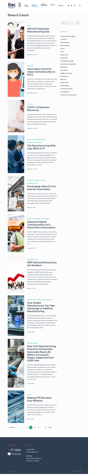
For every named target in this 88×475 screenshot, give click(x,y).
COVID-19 (30, 65)
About (53, 5)
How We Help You (19, 4)
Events (29, 25)
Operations (30, 180)
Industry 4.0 (30, 139)
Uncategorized (65, 91)
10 (34, 427)
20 (45, 427)
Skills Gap (63, 79)
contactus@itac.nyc (32, 452)
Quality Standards (40, 180)
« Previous (12, 427)
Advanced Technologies (34, 218)
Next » (50, 427)
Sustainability (64, 85)
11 (38, 427)
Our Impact (27, 5)
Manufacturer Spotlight (68, 64)
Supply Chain (64, 82)
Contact (60, 5)
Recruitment (64, 76)
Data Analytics (46, 218)
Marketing (63, 67)
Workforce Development (34, 142)
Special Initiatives (44, 5)
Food (62, 51)
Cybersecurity (65, 42)
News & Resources (35, 5)
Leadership (64, 58)
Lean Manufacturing (66, 61)
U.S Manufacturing (40, 139)
